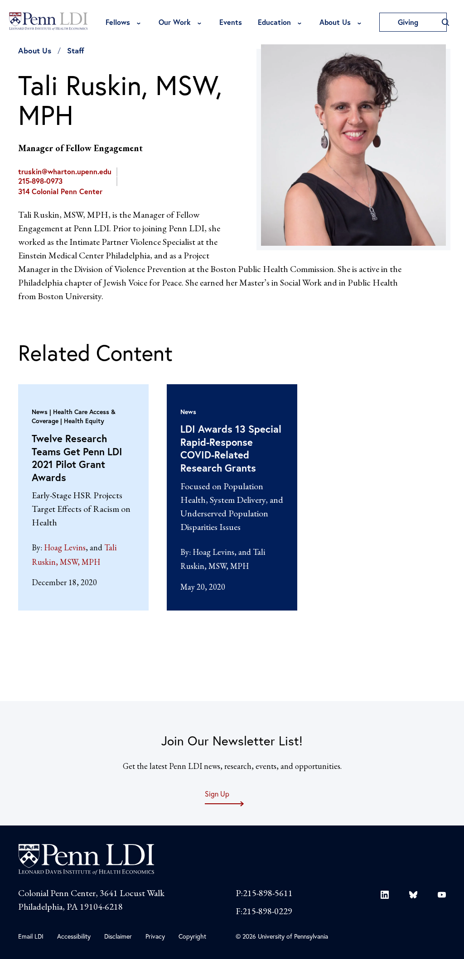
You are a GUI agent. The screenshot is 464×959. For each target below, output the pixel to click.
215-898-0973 (40, 181)
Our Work (175, 22)
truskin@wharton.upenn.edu (64, 171)
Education (274, 22)
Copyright (192, 936)
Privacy (155, 936)
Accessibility (74, 936)
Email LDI (31, 936)
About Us (335, 22)
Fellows (118, 22)
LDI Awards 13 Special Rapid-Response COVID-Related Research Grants (230, 448)
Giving (409, 22)
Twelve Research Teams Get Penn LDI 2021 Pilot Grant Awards (77, 458)
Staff (75, 50)
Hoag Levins (65, 547)
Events (230, 22)
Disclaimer (118, 936)
